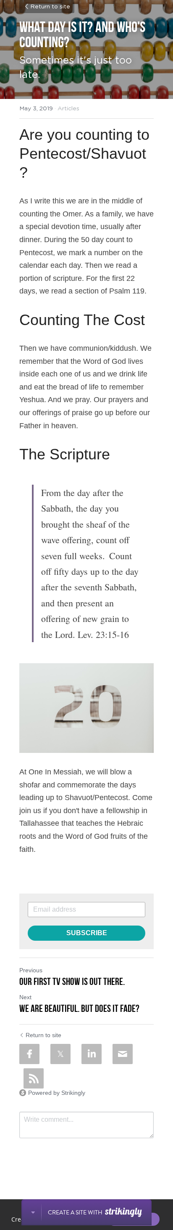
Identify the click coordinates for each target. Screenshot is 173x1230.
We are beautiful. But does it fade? (79, 1008)
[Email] (123, 1054)
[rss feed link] (34, 1078)
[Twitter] (60, 1054)
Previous (30, 970)
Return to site (50, 7)
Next (25, 997)
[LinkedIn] (91, 1054)
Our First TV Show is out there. (72, 981)
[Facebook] (29, 1054)
